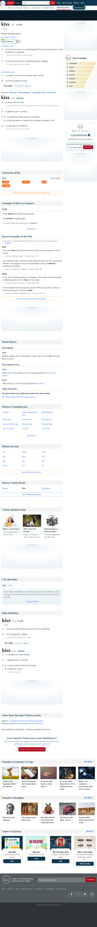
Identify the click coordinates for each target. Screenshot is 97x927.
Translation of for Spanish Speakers (26, 721)
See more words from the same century (19, 397)
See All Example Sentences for (31, 298)
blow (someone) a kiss (29, 413)
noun (19, 98)
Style (4, 585)
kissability (46, 488)
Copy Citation (32, 601)
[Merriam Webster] (80, 126)
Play (12, 861)
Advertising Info (27, 889)
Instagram (92, 894)
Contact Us (39, 889)
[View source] (37, 256)
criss (43, 452)
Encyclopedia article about (29, 723)
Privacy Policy (50, 889)
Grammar (76, 3)
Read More (8, 243)
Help (3, 889)
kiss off (25, 428)
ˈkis (4, 29)
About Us (10, 889)
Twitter (78, 894)
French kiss (27, 419)
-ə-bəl (17, 643)
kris (4, 461)
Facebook (71, 894)
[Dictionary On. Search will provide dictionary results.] (14, 3)
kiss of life (46, 428)
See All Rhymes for (31, 472)
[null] (89, 135)
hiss (43, 456)
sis (43, 465)
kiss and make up (10, 424)
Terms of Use (61, 889)
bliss (24, 452)
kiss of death (8, 428)
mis (43, 461)
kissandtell (27, 424)
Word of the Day (67, 3)
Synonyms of (8, 37)
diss (24, 456)
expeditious (79, 135)
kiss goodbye (47, 424)
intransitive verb (8, 72)
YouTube (85, 894)
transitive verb (7, 46)
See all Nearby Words (31, 494)
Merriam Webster (6, 879)
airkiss (6, 412)
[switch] (10, 41)
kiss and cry (47, 419)
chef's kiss (7, 419)
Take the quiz (84, 864)
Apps (18, 889)
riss (23, 465)
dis (4, 456)
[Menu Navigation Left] (2, 8)
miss (5, 465)
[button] (83, 2)
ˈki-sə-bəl (18, 86)
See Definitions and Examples (80, 139)
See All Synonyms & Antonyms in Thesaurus (31, 192)
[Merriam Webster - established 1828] (3, 2)
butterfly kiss (47, 412)
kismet (5, 488)
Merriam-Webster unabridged (32, 749)
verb (19, 24)
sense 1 (41, 383)
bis (4, 452)
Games (59, 3)
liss (23, 461)
